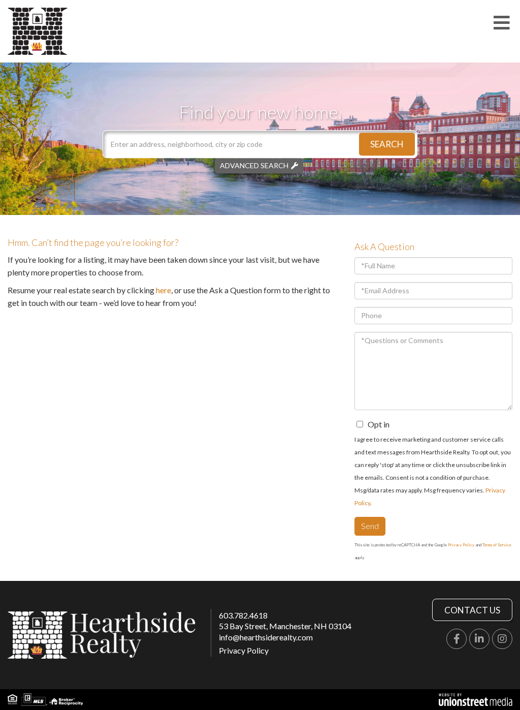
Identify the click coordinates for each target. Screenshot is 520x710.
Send (370, 526)
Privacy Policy (461, 544)
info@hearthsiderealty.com (266, 637)
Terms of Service (496, 544)
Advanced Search (254, 165)
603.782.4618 (243, 615)
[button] (387, 144)
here (163, 290)
